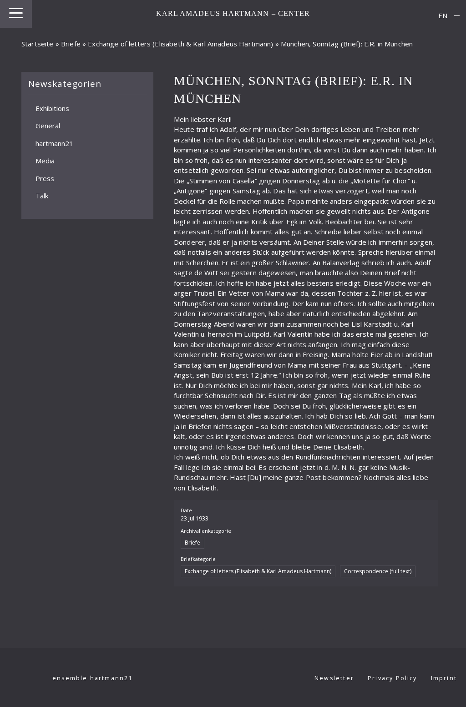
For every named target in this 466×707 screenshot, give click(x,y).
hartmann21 (54, 142)
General (47, 125)
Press (44, 177)
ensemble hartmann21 (92, 678)
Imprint (444, 678)
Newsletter (334, 678)
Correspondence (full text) (377, 571)
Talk (41, 195)
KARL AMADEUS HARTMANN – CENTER (233, 13)
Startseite (37, 43)
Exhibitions (52, 107)
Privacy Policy (392, 678)
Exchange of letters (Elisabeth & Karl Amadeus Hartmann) (180, 43)
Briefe (71, 43)
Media (45, 160)
